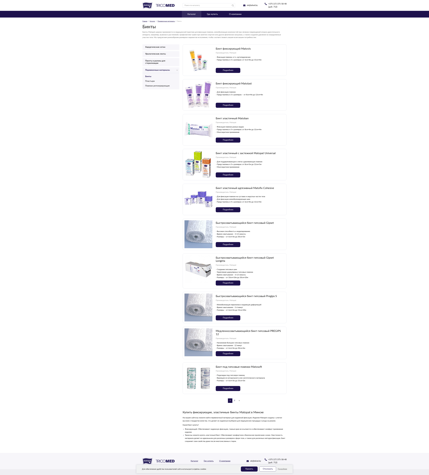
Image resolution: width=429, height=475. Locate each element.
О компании (235, 14)
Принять (249, 469)
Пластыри (150, 81)
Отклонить (268, 469)
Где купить (212, 14)
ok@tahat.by (252, 5)
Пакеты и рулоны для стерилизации (155, 62)
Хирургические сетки (155, 47)
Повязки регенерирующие (157, 86)
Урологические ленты (155, 54)
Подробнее (282, 469)
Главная (144, 21)
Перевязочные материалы (166, 21)
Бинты (148, 76)
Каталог (191, 14)
